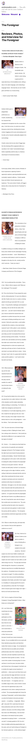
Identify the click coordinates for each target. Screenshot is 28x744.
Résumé (14, 14)
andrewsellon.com (9, 7)
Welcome (6, 14)
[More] (20, 14)
